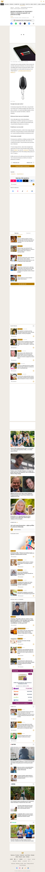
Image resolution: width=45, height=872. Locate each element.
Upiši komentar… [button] (17, 529)
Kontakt (21, 863)
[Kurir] (11, 859)
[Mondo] (16, 859)
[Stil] (1, 1)
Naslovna (12, 7)
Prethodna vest (16, 162)
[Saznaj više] (33, 744)
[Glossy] (29, 859)
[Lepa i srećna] (33, 859)
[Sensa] (19, 861)
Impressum (13, 863)
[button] (33, 17)
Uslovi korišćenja (22, 865)
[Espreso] (21, 859)
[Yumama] (24, 861)
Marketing (18, 863)
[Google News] (31, 181)
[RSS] (27, 191)
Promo (12, 16)
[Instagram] (13, 181)
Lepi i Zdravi (17, 7)
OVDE (15, 150)
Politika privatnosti (30, 863)
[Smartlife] (15, 861)
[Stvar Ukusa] (30, 861)
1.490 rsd (25, 150)
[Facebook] (19, 181)
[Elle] (25, 859)
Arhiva (25, 863)
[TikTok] (25, 181)
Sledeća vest (29, 162)
